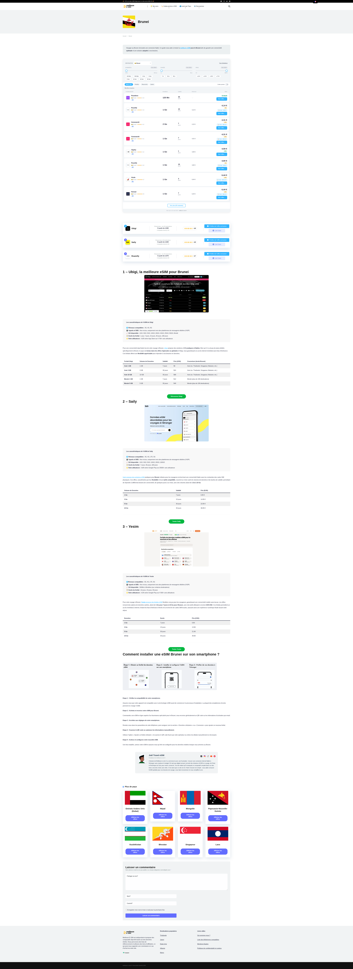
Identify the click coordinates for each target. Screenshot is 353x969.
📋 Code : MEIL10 (222, 124)
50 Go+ (149, 79)
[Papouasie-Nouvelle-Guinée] (218, 804)
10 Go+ (135, 79)
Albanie (162, 948)
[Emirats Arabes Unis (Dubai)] (135, 804)
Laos (218, 844)
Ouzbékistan (135, 844)
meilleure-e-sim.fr (183, 210)
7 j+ (163, 76)
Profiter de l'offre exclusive (218, 226)
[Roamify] (127, 258)
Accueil (124, 36)
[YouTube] (221, 1)
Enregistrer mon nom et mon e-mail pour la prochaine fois (146, 910)
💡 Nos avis (154, 6)
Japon (162, 939)
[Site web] (229, 1)
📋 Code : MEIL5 (222, 110)
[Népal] (162, 804)
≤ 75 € (218, 76)
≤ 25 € (205, 76)
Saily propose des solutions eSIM (134, 477)
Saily (133, 242)
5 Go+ (128, 79)
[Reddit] (226, 1)
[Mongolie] (190, 804)
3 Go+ (150, 76)
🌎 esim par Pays (185, 6)
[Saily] (127, 244)
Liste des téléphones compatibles (208, 939)
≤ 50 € (211, 76)
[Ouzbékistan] (135, 840)
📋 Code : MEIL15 (222, 194)
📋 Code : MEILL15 (221, 179)
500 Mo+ (136, 76)
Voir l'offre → (221, 99)
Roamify (135, 256)
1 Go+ (143, 76)
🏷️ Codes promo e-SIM (169, 6)
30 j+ (174, 76)
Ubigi (133, 228)
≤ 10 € (198, 76)
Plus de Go (144, 84)
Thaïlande (163, 935)
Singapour (190, 844)
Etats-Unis (163, 944)
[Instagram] (224, 1)
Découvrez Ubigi (176, 396)
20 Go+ (142, 79)
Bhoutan (163, 844)
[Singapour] (190, 840)
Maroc (162, 952)
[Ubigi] (127, 230)
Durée (152, 84)
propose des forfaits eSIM (151, 602)
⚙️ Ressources (199, 6)
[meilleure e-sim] (131, 5)
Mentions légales (202, 944)
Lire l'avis (218, 230)
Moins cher (129, 84)
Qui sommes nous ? (203, 935)
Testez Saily (176, 521)
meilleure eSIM (185, 48)
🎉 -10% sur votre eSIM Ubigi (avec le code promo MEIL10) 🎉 (138, 1)
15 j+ (168, 76)
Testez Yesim (176, 649)
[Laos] (218, 840)
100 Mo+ (129, 76)
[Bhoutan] (162, 840)
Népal (162, 809)
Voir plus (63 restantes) (176, 205)
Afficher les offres (135, 818)
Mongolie (190, 809)
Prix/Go (137, 84)
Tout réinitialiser (223, 63)
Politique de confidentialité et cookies (209, 948)
